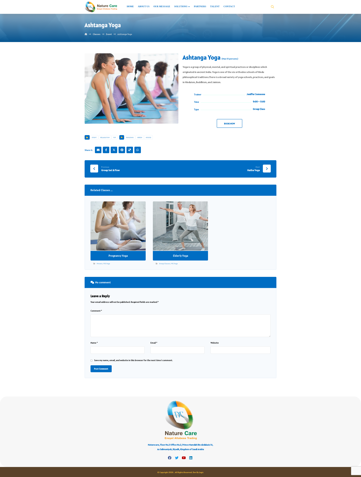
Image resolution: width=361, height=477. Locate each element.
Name (94, 342)
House (148, 137)
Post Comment (101, 368)
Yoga (108, 263)
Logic (201, 472)
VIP (114, 137)
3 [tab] (134, 119)
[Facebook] (169, 457)
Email (153, 342)
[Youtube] (183, 457)
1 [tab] (128, 119)
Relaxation (105, 137)
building (130, 137)
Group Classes (164, 263)
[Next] (173, 88)
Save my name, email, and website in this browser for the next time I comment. (133, 360)
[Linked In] (190, 457)
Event (94, 137)
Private (100, 263)
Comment (96, 310)
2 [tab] (131, 119)
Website (215, 342)
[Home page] (86, 34)
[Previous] (90, 88)
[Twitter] (176, 457)
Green (139, 137)
